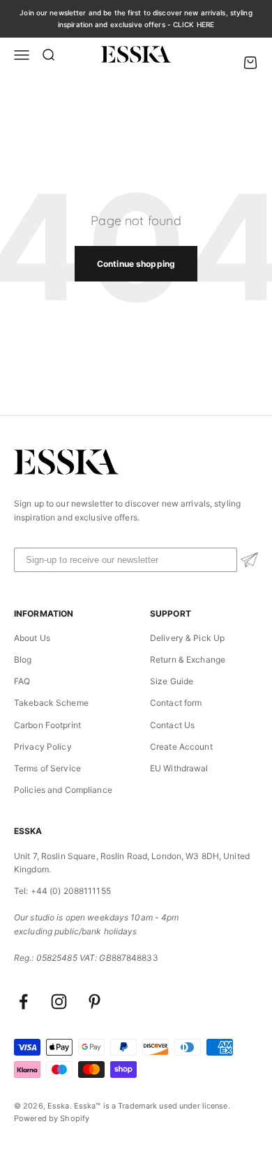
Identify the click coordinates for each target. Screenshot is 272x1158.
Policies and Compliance (63, 790)
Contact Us (172, 725)
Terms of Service (47, 768)
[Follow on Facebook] (23, 1001)
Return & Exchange (187, 659)
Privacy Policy (43, 746)
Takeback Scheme (51, 702)
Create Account (181, 746)
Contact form (176, 702)
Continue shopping (136, 263)
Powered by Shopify (51, 1118)
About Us (32, 638)
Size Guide (171, 681)
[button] (249, 560)
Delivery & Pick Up (187, 638)
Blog (22, 659)
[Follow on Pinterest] (94, 1001)
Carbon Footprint (47, 725)
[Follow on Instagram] (59, 1001)
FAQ (22, 681)
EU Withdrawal (179, 768)
